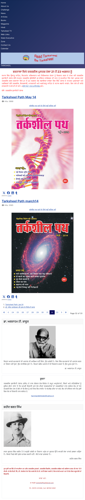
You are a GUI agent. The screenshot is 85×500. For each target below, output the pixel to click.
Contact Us (5, 45)
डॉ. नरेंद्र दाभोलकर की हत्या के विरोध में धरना (20, 307)
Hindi (3, 27)
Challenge (5, 10)
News (3, 13)
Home (3, 3)
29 (37, 312)
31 (47, 312)
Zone (3, 41)
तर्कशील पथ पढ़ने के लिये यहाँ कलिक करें (42, 106)
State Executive (7, 38)
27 (28, 312)
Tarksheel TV (6, 31)
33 (57, 312)
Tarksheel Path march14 (20, 201)
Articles (4, 17)
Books (3, 20)
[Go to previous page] (8, 312)
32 (52, 312)
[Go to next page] (62, 312)
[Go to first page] (4, 312)
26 (23, 312)
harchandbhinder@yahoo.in (42, 396)
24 (13, 312)
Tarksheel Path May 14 (19, 97)
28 (32, 312)
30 (42, 312)
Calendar (4, 48)
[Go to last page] (65, 312)
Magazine (5, 24)
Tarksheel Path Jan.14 (14, 304)
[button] (4, 193)
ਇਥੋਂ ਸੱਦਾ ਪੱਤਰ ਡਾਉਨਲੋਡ (31, 86)
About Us (5, 6)
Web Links (5, 34)
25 (18, 312)
